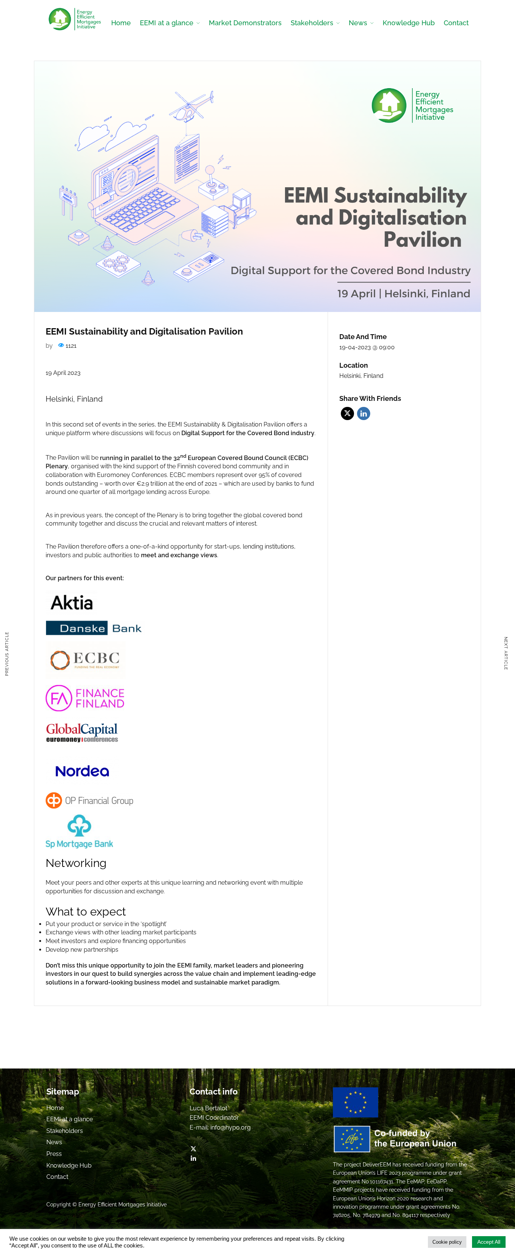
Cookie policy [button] (447, 1242)
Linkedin (363, 413)
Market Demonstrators (245, 23)
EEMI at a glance (166, 23)
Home (121, 23)
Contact (456, 23)
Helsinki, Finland (361, 375)
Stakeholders (312, 23)
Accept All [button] (488, 1242)
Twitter (347, 413)
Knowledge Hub (409, 23)
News (358, 23)
